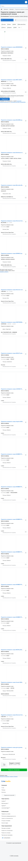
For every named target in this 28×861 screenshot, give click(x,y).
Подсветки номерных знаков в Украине (9, 776)
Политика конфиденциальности (9, 816)
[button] (26, 2)
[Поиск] (26, 6)
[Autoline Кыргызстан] (8, 2)
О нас (3, 787)
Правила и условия (6, 813)
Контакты (4, 792)
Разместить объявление (14, 769)
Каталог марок (5, 822)
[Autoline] (1, 9)
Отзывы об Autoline (6, 820)
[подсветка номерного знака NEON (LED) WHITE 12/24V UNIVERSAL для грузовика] (14, 641)
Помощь (3, 789)
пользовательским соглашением (18, 102)
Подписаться (5, 99)
